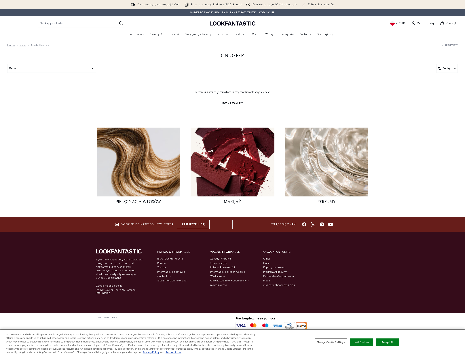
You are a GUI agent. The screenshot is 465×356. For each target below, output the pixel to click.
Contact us (164, 276)
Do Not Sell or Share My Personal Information (116, 291)
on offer (232, 55)
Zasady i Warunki (220, 258)
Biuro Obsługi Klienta (170, 258)
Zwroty (161, 267)
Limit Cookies (361, 342)
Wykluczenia (217, 276)
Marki (23, 45)
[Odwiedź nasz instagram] (321, 224)
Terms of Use (173, 352)
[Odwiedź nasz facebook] (304, 224)
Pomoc (161, 263)
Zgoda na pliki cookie (109, 285)
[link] (422, 23)
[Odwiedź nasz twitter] (313, 224)
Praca (266, 280)
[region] (232, 342)
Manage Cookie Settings (331, 342)
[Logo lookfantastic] (232, 23)
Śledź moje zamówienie (172, 280)
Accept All (387, 342)
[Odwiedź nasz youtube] (330, 224)
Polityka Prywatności (222, 267)
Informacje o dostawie (171, 271)
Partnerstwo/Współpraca (278, 276)
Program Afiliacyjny (275, 271)
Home (11, 45)
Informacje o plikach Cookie (227, 271)
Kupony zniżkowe (273, 267)
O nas (267, 258)
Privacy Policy (151, 352)
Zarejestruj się (193, 224)
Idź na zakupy (232, 103)
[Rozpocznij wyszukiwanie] (121, 23)
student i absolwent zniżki (279, 285)
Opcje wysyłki (218, 263)
